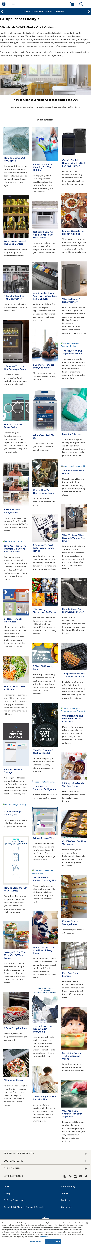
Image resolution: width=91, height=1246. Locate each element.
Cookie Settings (35, 1241)
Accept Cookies (53, 1241)
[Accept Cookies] (87, 1223)
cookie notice (44, 1236)
